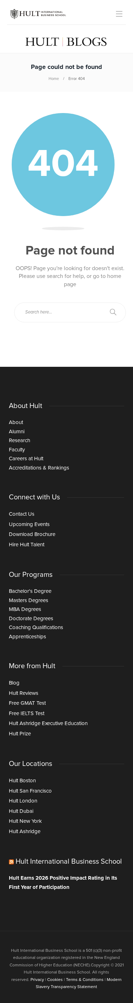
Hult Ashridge (24, 831)
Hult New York (25, 821)
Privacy (37, 980)
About (16, 422)
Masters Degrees (28, 600)
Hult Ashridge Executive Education (48, 723)
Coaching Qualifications (36, 627)
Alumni (16, 431)
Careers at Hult (26, 458)
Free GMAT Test (27, 703)
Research (19, 440)
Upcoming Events (29, 524)
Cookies (55, 980)
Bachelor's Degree (30, 591)
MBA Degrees (25, 609)
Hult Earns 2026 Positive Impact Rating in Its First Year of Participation (63, 882)
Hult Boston (22, 780)
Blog (14, 683)
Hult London (23, 801)
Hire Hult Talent (26, 544)
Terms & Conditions (85, 980)
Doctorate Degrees (31, 618)
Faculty (17, 449)
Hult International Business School (69, 861)
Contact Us (21, 514)
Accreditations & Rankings (39, 468)
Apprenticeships (27, 636)
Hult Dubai (21, 811)
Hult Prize (20, 733)
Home (54, 79)
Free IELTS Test (26, 713)
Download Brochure (32, 534)
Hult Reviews (23, 693)
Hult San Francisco (30, 791)
